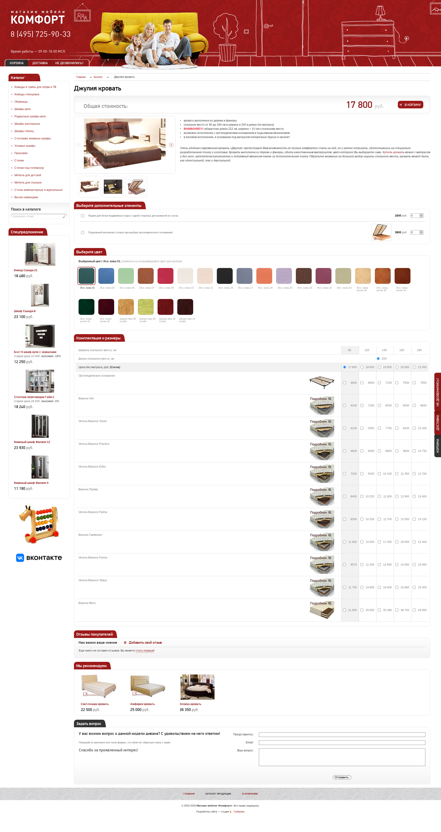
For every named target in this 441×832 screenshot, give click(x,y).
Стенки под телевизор (29, 167)
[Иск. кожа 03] (106, 276)
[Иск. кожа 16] (225, 276)
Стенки (19, 160)
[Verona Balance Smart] (321, 428)
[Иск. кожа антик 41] (86, 307)
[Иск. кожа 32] (323, 276)
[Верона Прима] (321, 496)
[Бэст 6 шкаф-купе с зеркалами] (40, 346)
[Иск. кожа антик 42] (106, 307)
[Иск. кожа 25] (284, 276)
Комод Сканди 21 (25, 270)
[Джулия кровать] (124, 144)
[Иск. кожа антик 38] (363, 276)
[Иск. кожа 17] (244, 276)
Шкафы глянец (24, 131)
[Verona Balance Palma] (321, 519)
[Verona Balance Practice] (321, 451)
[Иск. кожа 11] (205, 276)
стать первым (145, 650)
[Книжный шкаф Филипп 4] (40, 477)
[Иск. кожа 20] (264, 276)
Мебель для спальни (28, 182)
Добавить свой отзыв (145, 642)
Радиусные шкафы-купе (30, 116)
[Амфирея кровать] (148, 698)
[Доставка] (40, 63)
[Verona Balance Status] (321, 587)
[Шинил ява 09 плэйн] (126, 307)
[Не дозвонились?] (71, 63)
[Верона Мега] (321, 610)
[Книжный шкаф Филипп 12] (40, 436)
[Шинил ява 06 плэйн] (146, 307)
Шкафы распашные (27, 123)
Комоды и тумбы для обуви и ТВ (35, 87)
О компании (250, 794)
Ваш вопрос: (245, 750)
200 (384, 358)
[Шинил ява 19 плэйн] (185, 307)
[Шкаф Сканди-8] (40, 305)
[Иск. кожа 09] (165, 276)
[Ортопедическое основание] (321, 383)
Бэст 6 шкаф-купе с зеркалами (35, 352)
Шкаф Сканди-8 (25, 311)
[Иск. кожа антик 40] (402, 276)
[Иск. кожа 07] (146, 276)
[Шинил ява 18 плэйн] (165, 307)
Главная (189, 794)
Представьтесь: (243, 734)
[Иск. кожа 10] (185, 276)
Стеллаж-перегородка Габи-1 (34, 397)
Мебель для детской (27, 175)
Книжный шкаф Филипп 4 (31, 483)
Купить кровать (393, 152)
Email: (250, 742)
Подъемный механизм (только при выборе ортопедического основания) (130, 232)
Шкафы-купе (22, 109)
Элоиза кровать (190, 704)
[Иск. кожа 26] (304, 276)
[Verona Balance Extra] (321, 474)
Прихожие (21, 153)
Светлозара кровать (95, 704)
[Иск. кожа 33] (343, 276)
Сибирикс (239, 811)
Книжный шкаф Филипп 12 (32, 442)
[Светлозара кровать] (98, 698)
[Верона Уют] (321, 405)
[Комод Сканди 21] (40, 265)
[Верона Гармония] (321, 542)
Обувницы (21, 101)
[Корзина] (16, 63)
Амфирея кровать (142, 704)
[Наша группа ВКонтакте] (39, 561)
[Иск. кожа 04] (126, 276)
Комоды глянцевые (27, 94)
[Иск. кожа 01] (86, 276)
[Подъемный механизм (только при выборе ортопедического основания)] (381, 232)
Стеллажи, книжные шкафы (32, 138)
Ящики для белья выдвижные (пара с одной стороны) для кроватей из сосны (133, 215)
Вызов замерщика (26, 197)
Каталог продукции (218, 794)
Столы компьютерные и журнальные (38, 190)
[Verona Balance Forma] (321, 565)
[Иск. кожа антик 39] (383, 276)
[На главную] (38, 23)
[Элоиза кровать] (197, 698)
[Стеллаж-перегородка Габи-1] (40, 391)
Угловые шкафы (24, 145)
